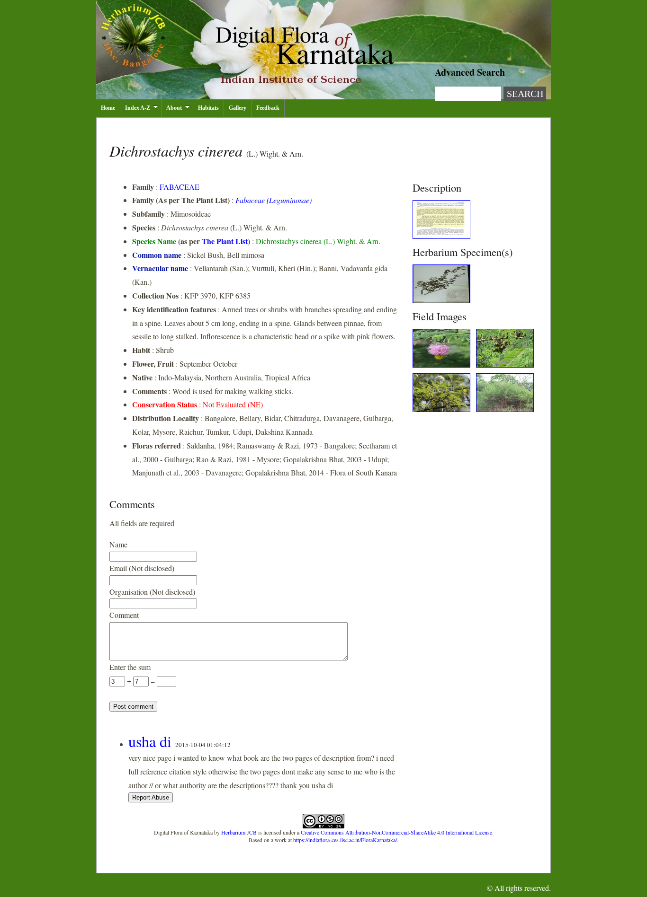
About (174, 108)
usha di (149, 741)
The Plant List (225, 241)
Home (108, 108)
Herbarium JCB (239, 832)
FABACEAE (179, 187)
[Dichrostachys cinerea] (441, 236)
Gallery (237, 108)
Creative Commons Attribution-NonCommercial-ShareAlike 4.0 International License (396, 832)
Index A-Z (137, 108)
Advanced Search (470, 72)
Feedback (267, 108)
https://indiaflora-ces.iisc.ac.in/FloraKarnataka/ (345, 840)
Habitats (208, 108)
